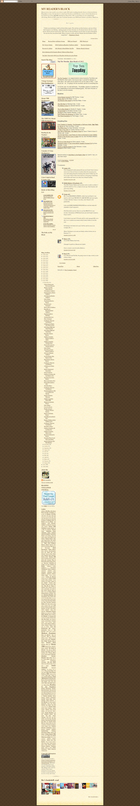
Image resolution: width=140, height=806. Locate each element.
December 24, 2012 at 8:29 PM (69, 259)
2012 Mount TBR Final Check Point (49, 331)
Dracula (60, 148)
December (46, 282)
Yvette (65, 194)
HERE (45, 506)
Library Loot (53, 625)
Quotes (42, 677)
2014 (44, 277)
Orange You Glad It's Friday (47, 663)
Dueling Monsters (47, 590)
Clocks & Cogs (44, 578)
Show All (54, 229)
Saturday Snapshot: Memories (48, 396)
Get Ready (48, 608)
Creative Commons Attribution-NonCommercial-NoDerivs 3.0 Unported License (48, 761)
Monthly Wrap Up (45, 644)
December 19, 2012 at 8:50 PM (69, 190)
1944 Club (43, 517)
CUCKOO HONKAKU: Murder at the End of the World (48, 213)
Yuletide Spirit (44, 750)
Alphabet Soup (51, 531)
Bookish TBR (52, 556)
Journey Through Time (51, 617)
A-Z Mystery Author (48, 524)
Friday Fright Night (51, 603)
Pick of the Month (49, 670)
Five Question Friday (45, 599)
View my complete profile (47, 482)
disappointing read (48, 588)
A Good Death (61, 111)
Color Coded (52, 578)
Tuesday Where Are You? (51, 723)
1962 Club (46, 518)
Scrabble (43, 699)
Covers (54, 579)
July (45, 451)
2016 (44, 273)
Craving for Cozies (45, 581)
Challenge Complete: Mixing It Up (48, 432)
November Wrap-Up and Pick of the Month (49, 438)
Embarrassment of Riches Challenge (49, 293)
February (46, 461)
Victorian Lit (43, 724)
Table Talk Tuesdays (48, 711)
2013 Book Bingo (48, 385)
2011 (44, 464)
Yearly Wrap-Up (52, 749)
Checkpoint (43, 570)
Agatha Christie (50, 528)
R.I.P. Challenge (48, 677)
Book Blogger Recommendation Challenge (48, 310)
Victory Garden (44, 726)
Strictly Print (52, 706)
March (45, 459)
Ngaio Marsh (46, 659)
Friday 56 (44, 604)
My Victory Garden (47, 45)
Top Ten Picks (48, 718)
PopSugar (43, 673)
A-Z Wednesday (48, 524)
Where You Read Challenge (51, 741)
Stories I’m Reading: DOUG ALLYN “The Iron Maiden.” (49, 225)
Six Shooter (44, 702)
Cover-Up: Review (48, 407)
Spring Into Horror (51, 703)
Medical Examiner (48, 633)
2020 (44, 266)
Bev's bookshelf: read (50, 780)
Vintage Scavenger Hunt (48, 731)
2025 (44, 256)
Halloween (43, 611)
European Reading (49, 595)
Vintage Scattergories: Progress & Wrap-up (49, 285)
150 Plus (53, 514)
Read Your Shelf (48, 683)
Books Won (43, 560)
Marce (65, 239)
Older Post (96, 266)
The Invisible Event (47, 201)
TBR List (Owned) (72, 41)
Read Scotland (48, 680)
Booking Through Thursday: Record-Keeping (49, 410)
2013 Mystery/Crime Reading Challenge (49, 350)
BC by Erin (44, 542)
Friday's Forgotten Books (45, 605)
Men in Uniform (51, 636)
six (55, 700)
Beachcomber (51, 541)
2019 (44, 267)
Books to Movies (52, 558)
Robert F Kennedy (45, 694)
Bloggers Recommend (45, 546)
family (49, 596)
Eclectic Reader (52, 591)
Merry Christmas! (48, 318)
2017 (44, 271)
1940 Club (53, 515)
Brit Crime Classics (48, 561)
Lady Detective (53, 619)
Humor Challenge (52, 614)
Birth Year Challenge (50, 543)
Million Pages (44, 637)
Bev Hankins (47, 480)
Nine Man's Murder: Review (48, 334)
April (45, 457)
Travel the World (49, 720)
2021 (44, 264)
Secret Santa (49, 699)
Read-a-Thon (47, 684)
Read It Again (47, 678)
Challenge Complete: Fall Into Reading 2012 (49, 374)
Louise (65, 168)
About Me (54, 524)
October (46, 446)
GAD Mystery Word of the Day (48, 605)
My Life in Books (51, 649)
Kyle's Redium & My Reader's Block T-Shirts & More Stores (57, 52)
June (45, 453)
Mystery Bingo (52, 652)
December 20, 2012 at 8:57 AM (69, 250)
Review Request (47, 693)
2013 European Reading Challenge (49, 296)
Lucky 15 (50, 629)
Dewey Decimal (49, 587)
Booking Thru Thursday (50, 555)
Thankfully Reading (48, 714)
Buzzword (46, 563)
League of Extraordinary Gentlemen (48, 620)
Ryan (65, 254)
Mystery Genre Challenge (46, 654)
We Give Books (44, 735)
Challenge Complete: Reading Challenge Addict (49, 338)
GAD (52, 605)
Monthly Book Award (45, 639)
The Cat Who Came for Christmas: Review (49, 345)
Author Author (44, 537)
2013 (44, 278)
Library (42, 622)
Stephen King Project (45, 706)
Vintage (49, 726)
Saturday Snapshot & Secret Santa (48, 369)
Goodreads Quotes (94, 38)
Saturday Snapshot (47, 696)
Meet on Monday (46, 635)
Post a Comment (62, 263)
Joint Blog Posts (44, 617)
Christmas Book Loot (48, 317)
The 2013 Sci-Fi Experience (47, 304)
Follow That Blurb (48, 600)
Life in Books (45, 626)
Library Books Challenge (50, 623)
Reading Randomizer (46, 688)
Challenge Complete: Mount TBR (48, 399)
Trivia (48, 721)
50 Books (43, 520)
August (46, 450)
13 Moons (47, 514)
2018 (44, 269)
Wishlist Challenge (52, 744)
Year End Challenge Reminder (48, 314)
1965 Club (49, 518)
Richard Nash (53, 693)
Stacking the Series (46, 705)
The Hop (48, 715)
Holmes (43, 613)
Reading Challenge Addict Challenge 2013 (50, 420)
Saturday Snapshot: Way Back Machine (49, 441)
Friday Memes (47, 299)
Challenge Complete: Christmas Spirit (48, 342)
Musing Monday (44, 648)
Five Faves (54, 597)
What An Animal (52, 735)
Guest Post (53, 609)
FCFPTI (42, 597)
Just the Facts (45, 619)
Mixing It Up (52, 637)
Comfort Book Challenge (46, 579)
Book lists (49, 552)
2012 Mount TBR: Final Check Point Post (49, 327)
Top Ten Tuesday (62, 78)
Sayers (54, 696)
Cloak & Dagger (51, 576)
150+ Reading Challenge (49, 290)
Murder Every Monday (50, 646)
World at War (48, 747)
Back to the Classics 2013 (49, 380)
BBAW (54, 540)
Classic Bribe (44, 575)
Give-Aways (53, 608)
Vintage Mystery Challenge (48, 726)
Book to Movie (49, 554)
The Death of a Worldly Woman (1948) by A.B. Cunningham (48, 220)
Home (43, 41)
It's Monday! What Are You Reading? (49, 321)
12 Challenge (51, 512)
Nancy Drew (49, 657)
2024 (44, 258)
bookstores (49, 560)
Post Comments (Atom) (71, 270)
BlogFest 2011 (53, 544)
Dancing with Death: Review (48, 414)
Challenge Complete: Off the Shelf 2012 (49, 428)
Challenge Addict (51, 566)
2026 (44, 254)
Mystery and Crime (45, 651)
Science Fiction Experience (48, 697)
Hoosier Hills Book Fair (49, 613)
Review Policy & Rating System (56, 41)
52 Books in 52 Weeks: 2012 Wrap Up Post (49, 324)
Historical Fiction (51, 611)
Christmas (43, 572)
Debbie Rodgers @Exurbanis (71, 183)
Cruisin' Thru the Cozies (47, 584)
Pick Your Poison (51, 672)
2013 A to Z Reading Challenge (48, 353)
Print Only (48, 675)
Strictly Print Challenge (46, 708)
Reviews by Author (47, 48)
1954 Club (51, 517)
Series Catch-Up (50, 700)
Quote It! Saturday (48, 372)
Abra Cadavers (44, 526)
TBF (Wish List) (84, 41)
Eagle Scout (46, 591)
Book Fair (43, 552)
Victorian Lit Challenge (51, 724)
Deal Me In (47, 585)
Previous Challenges (86, 45)
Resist (42, 693)
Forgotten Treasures (51, 602)
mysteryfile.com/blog (48, 224)
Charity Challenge (52, 569)
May (45, 455)
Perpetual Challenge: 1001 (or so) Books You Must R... (50, 392)
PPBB (47, 673)
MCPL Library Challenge (51, 631)
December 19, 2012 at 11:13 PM (70, 235)
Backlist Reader (49, 538)
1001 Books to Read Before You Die (64, 48)
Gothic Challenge (45, 609)
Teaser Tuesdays (49, 712)
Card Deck (47, 564)
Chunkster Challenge (51, 573)
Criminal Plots (52, 582)
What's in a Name (46, 737)
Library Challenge (48, 622)
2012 (44, 280)
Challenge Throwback (48, 567)
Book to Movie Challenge (49, 307)
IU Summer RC (52, 616)
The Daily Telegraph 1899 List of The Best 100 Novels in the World (59, 55)
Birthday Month (45, 544)
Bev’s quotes (70, 23)
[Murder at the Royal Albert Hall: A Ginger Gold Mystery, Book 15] (95, 787)
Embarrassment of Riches (47, 593)
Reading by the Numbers (48, 685)
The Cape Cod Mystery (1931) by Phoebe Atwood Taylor (48, 198)
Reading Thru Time (50, 690)
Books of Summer (45, 558)
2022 (44, 262)
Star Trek (54, 705)
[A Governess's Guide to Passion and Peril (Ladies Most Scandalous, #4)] (88, 787)
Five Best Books (48, 597)
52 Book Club (50, 520)
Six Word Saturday (52, 702)
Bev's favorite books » (93, 797)
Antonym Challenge (45, 534)
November (46, 444)
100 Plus (47, 511)
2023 (44, 260)
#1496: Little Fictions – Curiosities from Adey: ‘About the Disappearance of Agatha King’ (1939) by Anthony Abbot (49, 205)
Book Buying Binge (48, 426)
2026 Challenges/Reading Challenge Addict (66, 45)
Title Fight (48, 717)
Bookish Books (44, 556)
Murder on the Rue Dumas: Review (48, 288)
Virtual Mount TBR (50, 734)
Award (49, 537)
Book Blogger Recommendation (48, 551)
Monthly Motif (51, 642)
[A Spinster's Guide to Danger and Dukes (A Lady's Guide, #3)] (92, 787)
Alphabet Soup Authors (48, 532)
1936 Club (43, 515)
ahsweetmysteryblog (48, 210)
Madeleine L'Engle (74, 35)
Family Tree (53, 596)
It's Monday (44, 616)
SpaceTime (43, 703)
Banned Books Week (48, 540)
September (46, 448)
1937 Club (48, 515)
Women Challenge (45, 746)
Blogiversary (47, 547)
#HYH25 (43, 511)
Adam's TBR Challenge (48, 527)
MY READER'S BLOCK (55, 9)
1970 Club (54, 518)
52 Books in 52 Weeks (48, 520)
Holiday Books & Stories (82, 48)
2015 (44, 275)
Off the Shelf (51, 662)
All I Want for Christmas (48, 528)
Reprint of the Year (52, 691)
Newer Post (60, 266)
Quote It (54, 675)
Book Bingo (52, 549)
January (46, 463)
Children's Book (52, 570)
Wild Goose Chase (45, 743)
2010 (44, 466)
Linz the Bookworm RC (48, 627)
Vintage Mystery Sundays (48, 728)
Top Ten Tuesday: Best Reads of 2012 (49, 357)
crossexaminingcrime (48, 195)
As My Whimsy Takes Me (50, 535)
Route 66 (51, 694)
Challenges (44, 569)
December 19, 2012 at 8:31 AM (69, 179)
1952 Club (47, 517)
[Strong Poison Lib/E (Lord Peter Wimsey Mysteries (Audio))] (58, 787)
